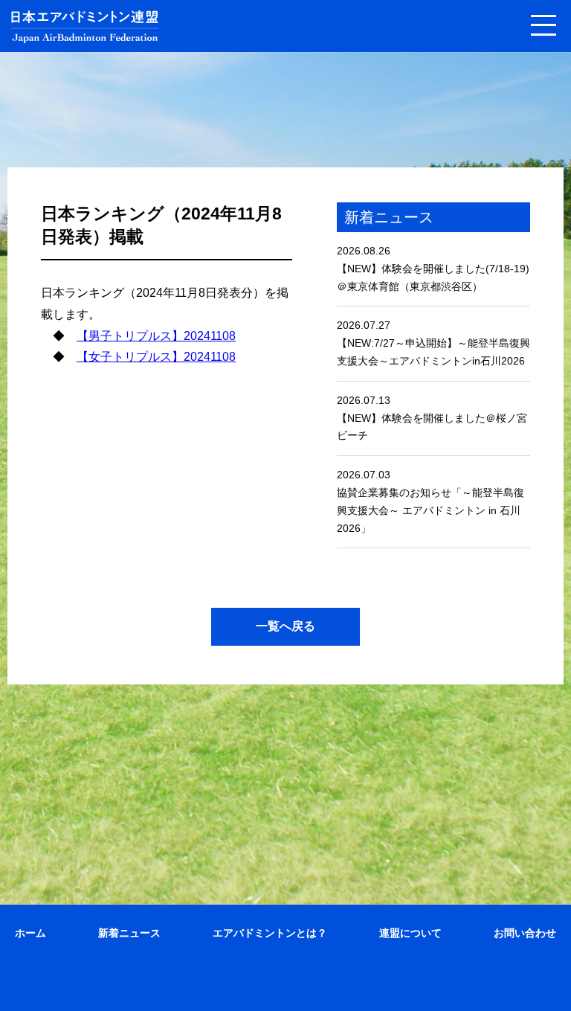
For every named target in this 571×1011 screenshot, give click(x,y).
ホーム (30, 933)
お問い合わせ (525, 933)
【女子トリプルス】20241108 (156, 356)
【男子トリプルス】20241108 (156, 336)
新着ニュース (129, 933)
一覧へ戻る (285, 626)
